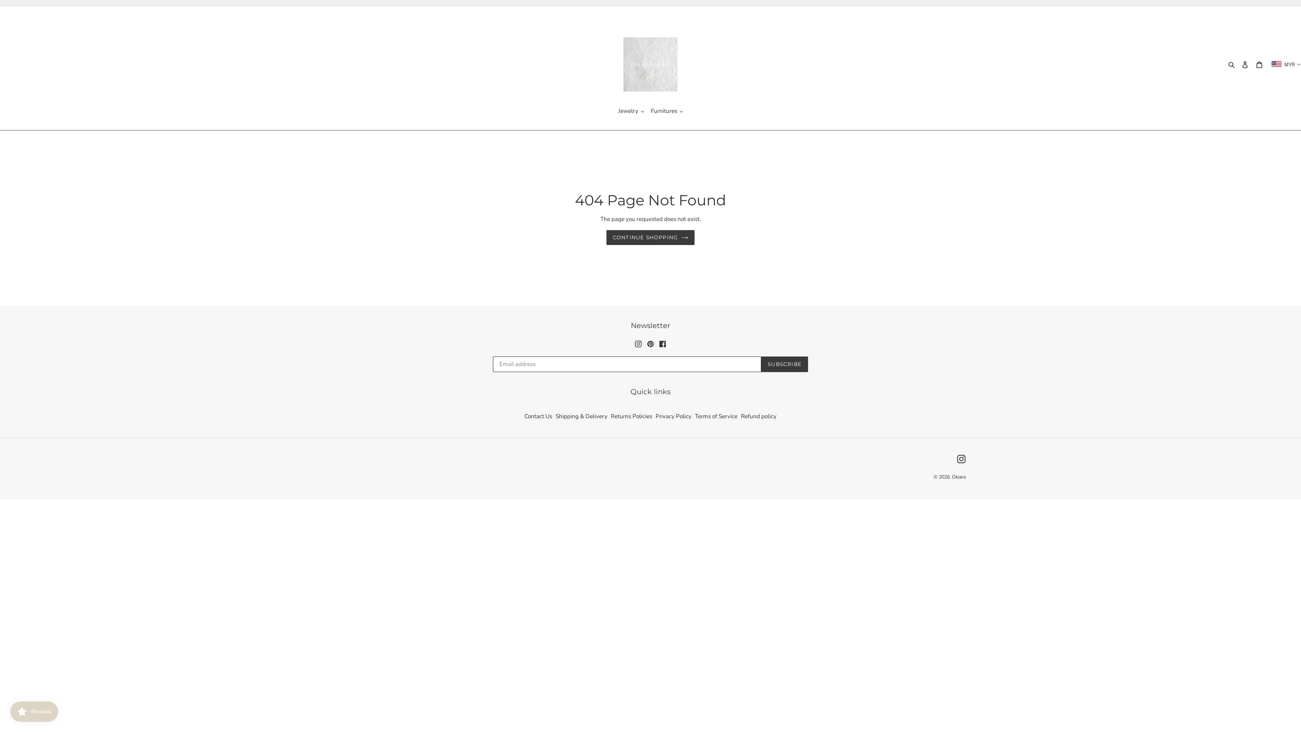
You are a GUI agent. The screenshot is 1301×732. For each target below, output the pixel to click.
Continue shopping (645, 237)
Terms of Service (716, 416)
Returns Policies (631, 416)
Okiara (959, 477)
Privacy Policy (673, 416)
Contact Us (538, 416)
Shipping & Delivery (581, 416)
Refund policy (759, 416)
